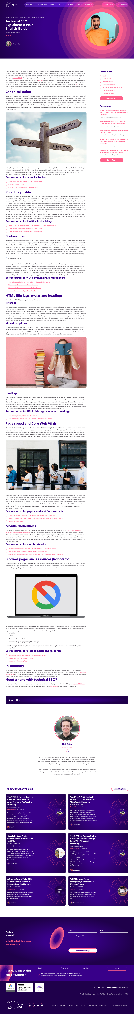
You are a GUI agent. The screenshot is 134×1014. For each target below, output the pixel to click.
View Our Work (112, 98)
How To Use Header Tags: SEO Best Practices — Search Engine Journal (30, 419)
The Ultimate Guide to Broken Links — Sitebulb (23, 285)
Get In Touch (111, 160)
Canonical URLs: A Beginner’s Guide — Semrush (23, 187)
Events (78, 4)
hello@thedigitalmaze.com (19, 941)
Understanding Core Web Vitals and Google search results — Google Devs (31, 515)
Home (7, 17)
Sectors (52, 4)
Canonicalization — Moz (16, 184)
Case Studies (70, 4)
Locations (83, 1005)
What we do (29, 4)
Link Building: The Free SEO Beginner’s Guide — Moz (25, 228)
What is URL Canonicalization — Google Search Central (25, 181)
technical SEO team (79, 684)
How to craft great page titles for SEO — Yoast (22, 416)
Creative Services (108, 93)
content (40, 80)
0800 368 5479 (13, 944)
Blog (12, 17)
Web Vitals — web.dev (15, 521)
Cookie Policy (103, 1005)
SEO (76, 84)
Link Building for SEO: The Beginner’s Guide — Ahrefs (25, 231)
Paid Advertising (108, 81)
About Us (55, 1005)
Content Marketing (109, 90)
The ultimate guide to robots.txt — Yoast (20, 658)
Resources (87, 4)
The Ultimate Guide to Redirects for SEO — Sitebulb (24, 288)
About (60, 4)
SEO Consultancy (108, 79)
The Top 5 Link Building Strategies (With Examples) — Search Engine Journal (32, 225)
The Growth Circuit (42, 4)
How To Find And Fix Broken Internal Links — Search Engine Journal (29, 282)
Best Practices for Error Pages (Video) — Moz (22, 291)
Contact (70, 1005)
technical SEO (17, 78)
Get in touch (54, 686)
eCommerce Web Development (113, 87)
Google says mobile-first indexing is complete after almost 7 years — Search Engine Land (36, 554)
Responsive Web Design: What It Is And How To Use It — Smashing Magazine (32, 548)
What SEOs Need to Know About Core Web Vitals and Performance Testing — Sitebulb (35, 518)
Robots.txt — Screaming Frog (17, 661)
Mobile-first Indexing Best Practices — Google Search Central (27, 551)
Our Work (63, 1005)
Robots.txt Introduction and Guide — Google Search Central (27, 655)
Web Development (109, 84)
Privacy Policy (93, 1005)
